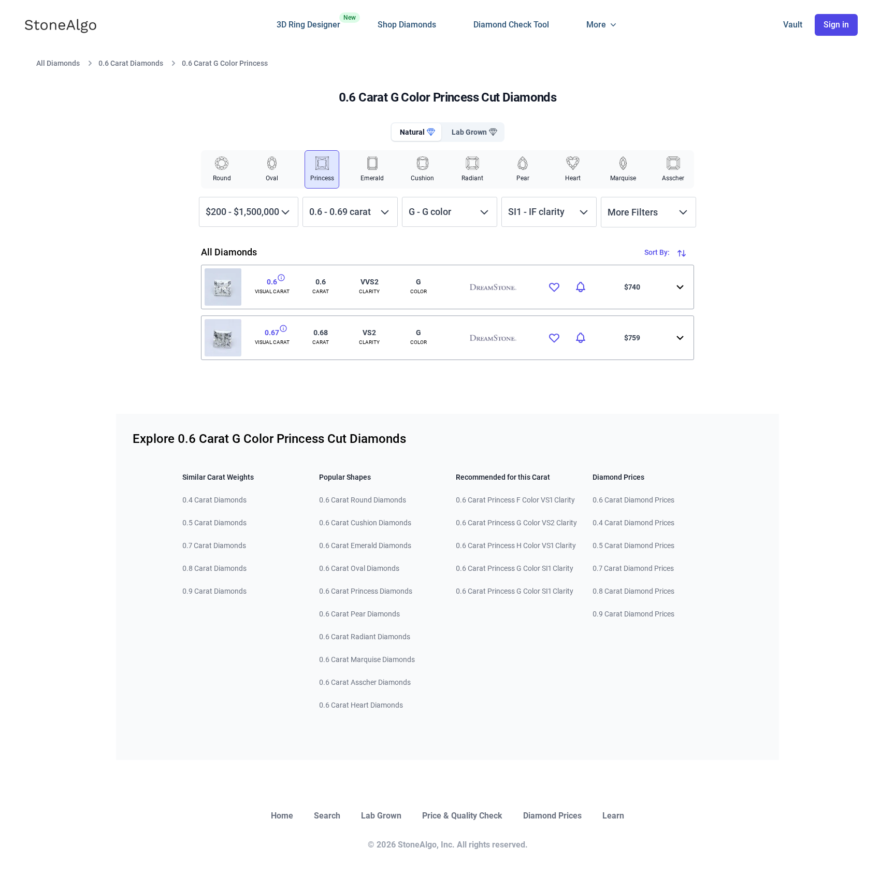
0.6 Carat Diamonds (130, 63)
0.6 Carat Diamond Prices (633, 500)
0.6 (272, 282)
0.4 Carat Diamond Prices (633, 523)
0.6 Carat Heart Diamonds (361, 705)
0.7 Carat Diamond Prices (633, 568)
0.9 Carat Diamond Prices (633, 614)
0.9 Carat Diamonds (214, 591)
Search (327, 816)
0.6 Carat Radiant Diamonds (364, 637)
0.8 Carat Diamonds (214, 568)
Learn (613, 816)
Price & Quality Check (462, 816)
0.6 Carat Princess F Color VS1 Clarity (515, 500)
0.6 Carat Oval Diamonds (359, 568)
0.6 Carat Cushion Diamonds (365, 523)
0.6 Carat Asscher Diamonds (365, 682)
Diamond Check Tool (511, 25)
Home (282, 816)
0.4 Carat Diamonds (214, 500)
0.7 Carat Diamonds (214, 545)
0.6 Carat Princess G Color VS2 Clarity (516, 523)
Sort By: (657, 252)
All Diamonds (58, 63)
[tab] (416, 132)
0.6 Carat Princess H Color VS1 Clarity (516, 545)
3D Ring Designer (308, 22)
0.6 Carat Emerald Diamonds (365, 545)
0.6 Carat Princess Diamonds (365, 591)
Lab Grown (381, 816)
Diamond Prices (552, 816)
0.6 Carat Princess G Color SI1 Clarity (514, 568)
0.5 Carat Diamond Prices (633, 545)
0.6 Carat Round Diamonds (362, 500)
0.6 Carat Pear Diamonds (359, 614)
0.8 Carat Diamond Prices (633, 591)
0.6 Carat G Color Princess (225, 63)
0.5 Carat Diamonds (214, 523)
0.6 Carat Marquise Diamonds (367, 659)
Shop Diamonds (407, 25)
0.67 (272, 332)
